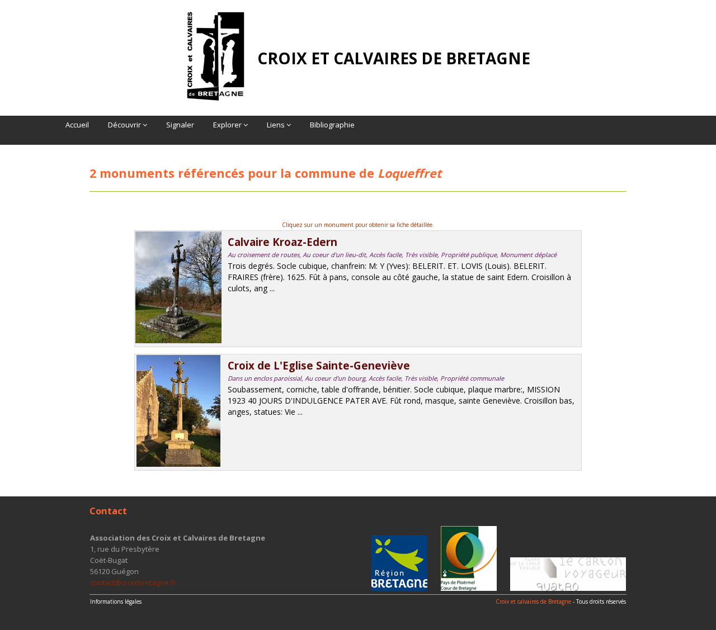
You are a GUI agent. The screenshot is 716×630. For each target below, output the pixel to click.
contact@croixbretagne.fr (133, 582)
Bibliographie (332, 125)
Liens (276, 125)
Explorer (228, 125)
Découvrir (125, 125)
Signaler (180, 125)
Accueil (77, 125)
